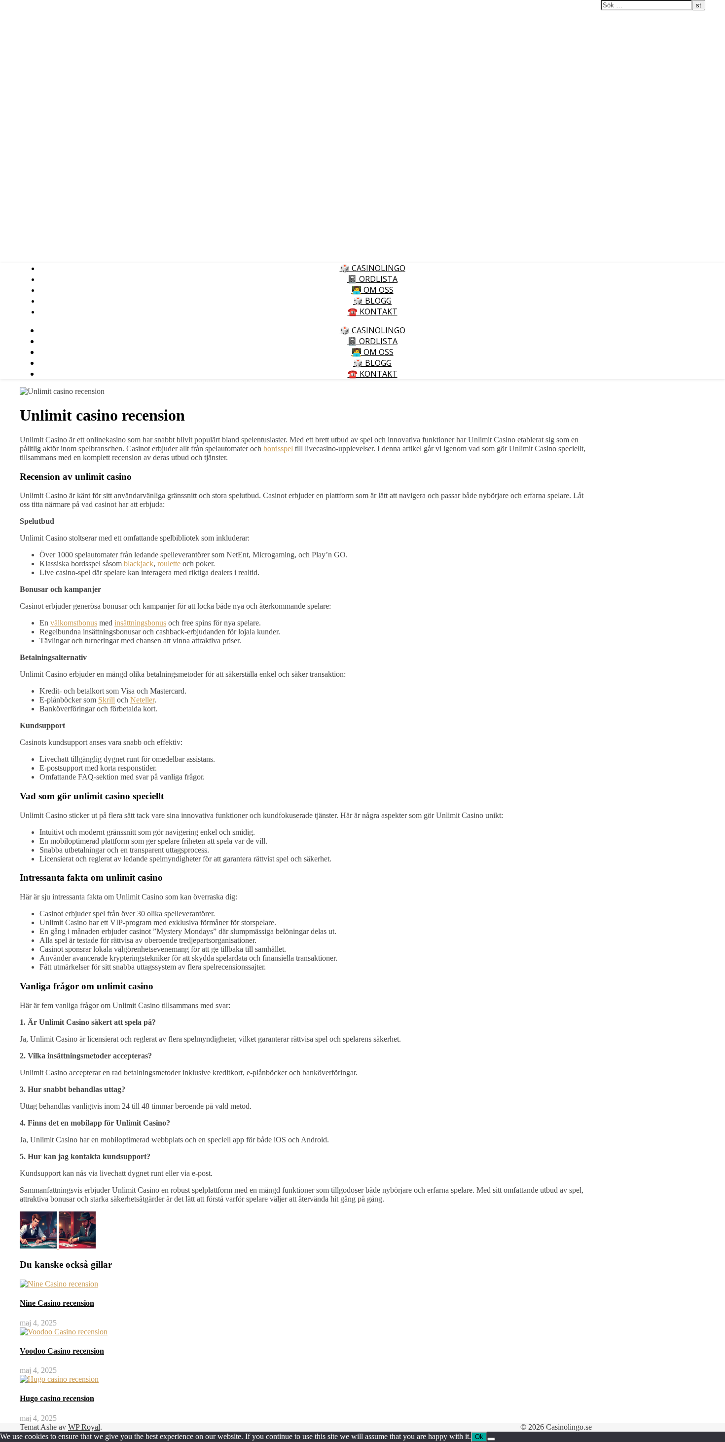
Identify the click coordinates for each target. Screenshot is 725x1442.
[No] (491, 1439)
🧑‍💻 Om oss (373, 289)
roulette (169, 563)
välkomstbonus (73, 623)
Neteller (142, 700)
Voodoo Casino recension (62, 1351)
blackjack (138, 563)
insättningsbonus (140, 623)
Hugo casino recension (57, 1398)
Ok (479, 1437)
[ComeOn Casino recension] (39, 1246)
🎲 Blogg (372, 300)
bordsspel (278, 448)
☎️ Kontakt (373, 311)
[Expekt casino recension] (77, 1246)
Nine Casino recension (57, 1303)
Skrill (106, 700)
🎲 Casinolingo (372, 268)
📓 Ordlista (372, 278)
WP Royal (84, 1427)
